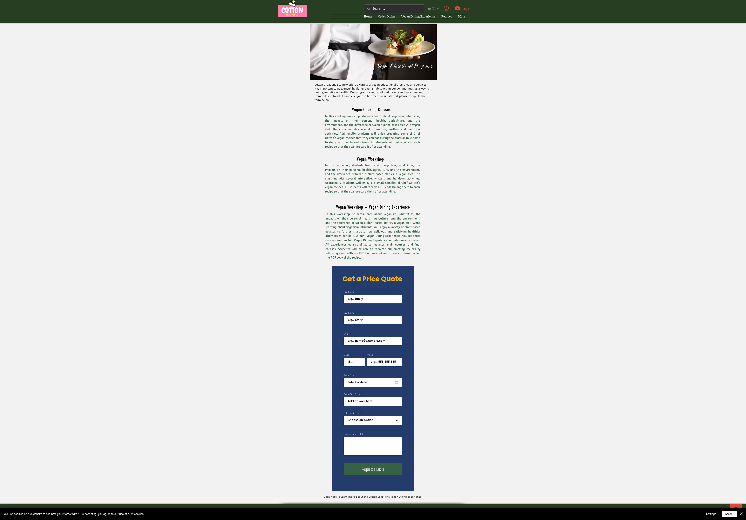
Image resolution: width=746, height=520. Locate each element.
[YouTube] (429, 8)
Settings (711, 514)
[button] (447, 8)
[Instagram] (433, 8)
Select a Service (351, 413)
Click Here (330, 497)
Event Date (350, 375)
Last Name (349, 313)
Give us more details (354, 434)
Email (346, 334)
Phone (370, 355)
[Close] (741, 514)
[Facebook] (437, 8)
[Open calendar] (396, 382)
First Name (349, 292)
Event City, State (352, 394)
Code (346, 355)
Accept (729, 514)
